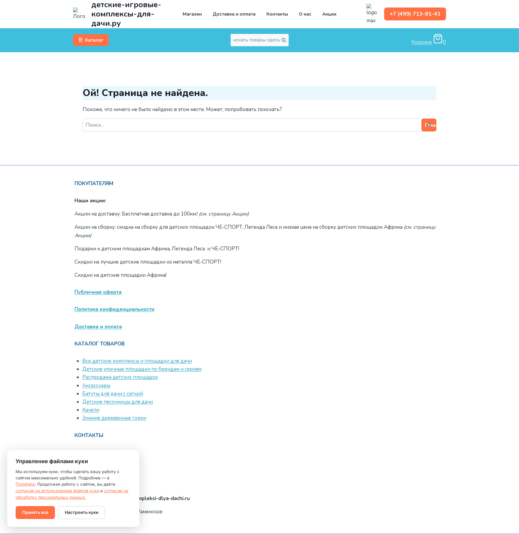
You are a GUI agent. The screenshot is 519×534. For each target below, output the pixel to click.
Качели (90, 409)
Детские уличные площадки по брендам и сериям (142, 369)
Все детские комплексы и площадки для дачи (137, 361)
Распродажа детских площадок (120, 377)
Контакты (277, 14)
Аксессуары (96, 385)
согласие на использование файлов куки (57, 490)
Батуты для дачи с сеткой (112, 393)
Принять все (35, 512)
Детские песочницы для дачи (117, 401)
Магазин (192, 14)
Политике (25, 484)
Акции (329, 14)
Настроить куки (81, 512)
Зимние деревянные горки (114, 418)
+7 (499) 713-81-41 (415, 13)
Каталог (90, 40)
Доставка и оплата (234, 14)
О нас (305, 14)
